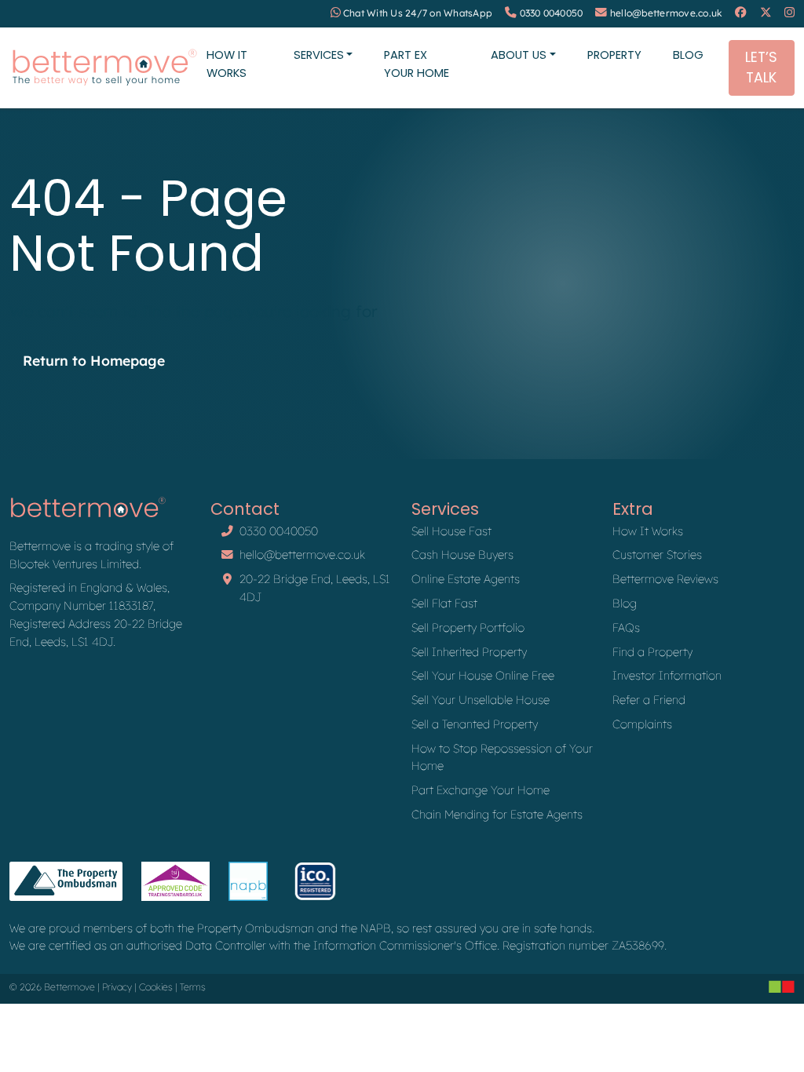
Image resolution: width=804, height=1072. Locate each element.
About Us (518, 55)
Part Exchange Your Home (480, 789)
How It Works (226, 64)
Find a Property (652, 651)
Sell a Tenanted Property (474, 723)
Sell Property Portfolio (467, 627)
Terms (193, 987)
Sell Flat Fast (444, 603)
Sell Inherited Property (469, 651)
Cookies (156, 987)
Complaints (642, 723)
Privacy (117, 987)
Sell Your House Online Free (482, 675)
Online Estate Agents (465, 578)
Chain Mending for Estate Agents (497, 814)
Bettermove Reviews (665, 578)
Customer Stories (657, 554)
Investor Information (667, 675)
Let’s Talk (761, 67)
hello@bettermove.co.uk (666, 13)
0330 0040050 (551, 13)
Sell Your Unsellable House (480, 699)
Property (614, 55)
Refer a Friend (648, 699)
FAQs (626, 627)
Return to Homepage (94, 360)
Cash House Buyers (462, 554)
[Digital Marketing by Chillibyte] (782, 986)
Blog (688, 55)
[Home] (104, 68)
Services (319, 55)
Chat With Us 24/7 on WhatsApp (417, 13)
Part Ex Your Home (416, 64)
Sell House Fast (451, 530)
